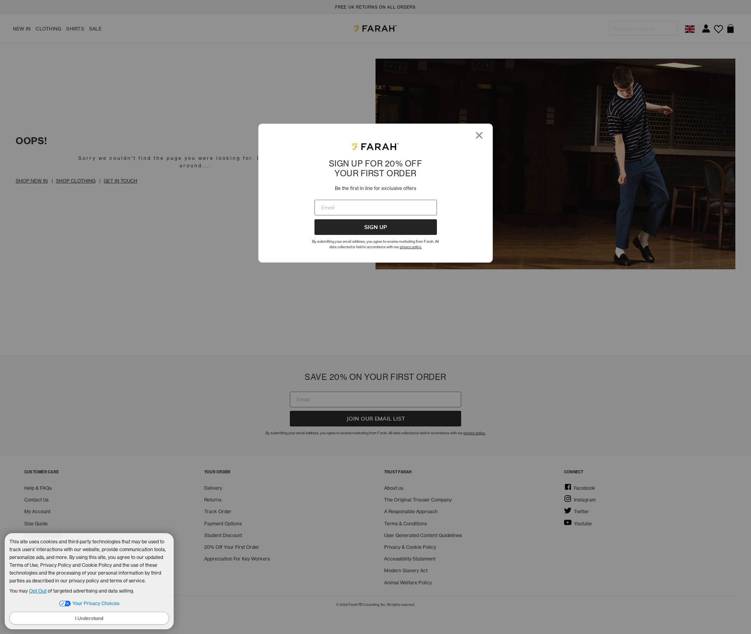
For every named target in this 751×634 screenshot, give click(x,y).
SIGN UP (375, 227)
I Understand (89, 618)
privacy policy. (411, 247)
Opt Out (38, 591)
